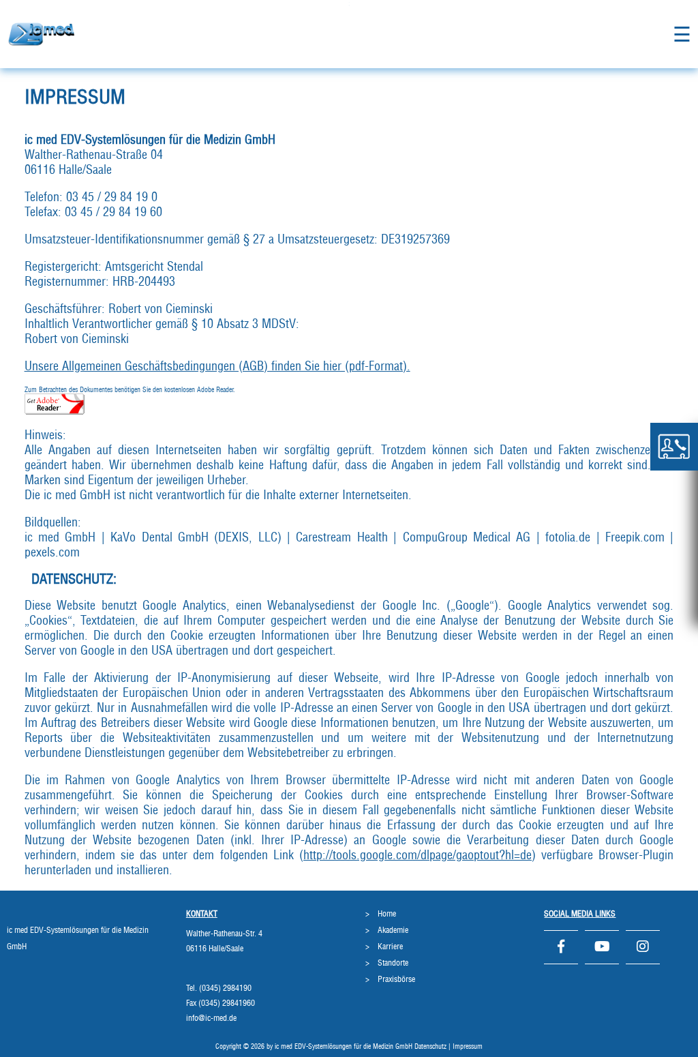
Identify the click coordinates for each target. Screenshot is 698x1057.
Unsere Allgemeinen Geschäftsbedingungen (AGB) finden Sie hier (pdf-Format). (217, 367)
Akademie (393, 930)
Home (387, 914)
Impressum (468, 1046)
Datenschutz (430, 1046)
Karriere (390, 946)
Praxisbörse (396, 979)
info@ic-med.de (211, 1018)
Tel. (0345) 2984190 (219, 988)
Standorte (393, 963)
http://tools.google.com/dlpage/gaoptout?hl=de (417, 856)
